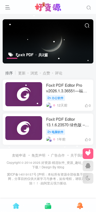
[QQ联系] (88, 166)
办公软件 (57, 98)
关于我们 (77, 155)
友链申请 (19, 155)
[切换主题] (88, 178)
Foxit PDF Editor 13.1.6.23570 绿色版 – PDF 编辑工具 (65, 124)
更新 (22, 72)
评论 (58, 72)
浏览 (34, 72)
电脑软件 (57, 132)
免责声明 (38, 155)
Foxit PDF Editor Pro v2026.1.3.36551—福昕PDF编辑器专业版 (66, 90)
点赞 (46, 72)
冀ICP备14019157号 (22, 174)
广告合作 (58, 155)
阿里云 (48, 183)
